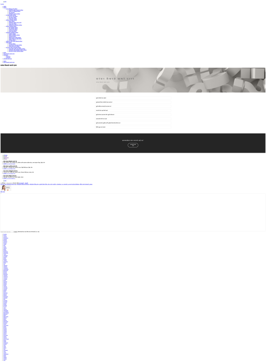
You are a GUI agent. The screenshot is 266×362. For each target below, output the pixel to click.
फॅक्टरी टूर (8, 56)
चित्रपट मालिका (12, 43)
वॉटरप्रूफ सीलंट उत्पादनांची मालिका (13, 47)
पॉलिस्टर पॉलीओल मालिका (11, 20)
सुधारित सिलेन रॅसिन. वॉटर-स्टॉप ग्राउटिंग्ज (47, 184)
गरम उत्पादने (21, 183)
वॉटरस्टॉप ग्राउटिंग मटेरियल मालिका (16, 51)
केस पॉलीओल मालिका (13, 28)
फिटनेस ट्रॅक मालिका (13, 16)
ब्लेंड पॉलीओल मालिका (13, 27)
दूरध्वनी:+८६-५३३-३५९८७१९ (9, 163)
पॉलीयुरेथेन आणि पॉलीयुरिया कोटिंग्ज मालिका (18, 50)
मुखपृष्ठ (4, 6)
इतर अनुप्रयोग (12, 12)
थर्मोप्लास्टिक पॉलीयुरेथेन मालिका (15, 25)
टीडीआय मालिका (12, 40)
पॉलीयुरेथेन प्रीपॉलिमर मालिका (12, 32)
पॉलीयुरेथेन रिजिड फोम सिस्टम (23, 184)
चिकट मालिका (12, 21)
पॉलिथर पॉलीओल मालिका (11, 26)
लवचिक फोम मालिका (13, 30)
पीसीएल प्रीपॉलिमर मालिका (14, 35)
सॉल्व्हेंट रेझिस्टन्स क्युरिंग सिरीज (15, 38)
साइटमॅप (26, 183)
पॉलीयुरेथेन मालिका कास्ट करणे (15, 22)
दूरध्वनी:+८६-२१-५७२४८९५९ (9, 173)
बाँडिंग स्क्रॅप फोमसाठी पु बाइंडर (86, 184)
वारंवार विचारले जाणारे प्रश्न (8, 53)
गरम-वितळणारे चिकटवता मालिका (15, 45)
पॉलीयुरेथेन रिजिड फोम (34, 184)
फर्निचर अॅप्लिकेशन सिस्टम (14, 11)
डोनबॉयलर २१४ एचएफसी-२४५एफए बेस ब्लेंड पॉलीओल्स (68, 184)
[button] (133, 145)
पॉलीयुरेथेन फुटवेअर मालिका (14, 13)
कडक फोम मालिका (12, 23)
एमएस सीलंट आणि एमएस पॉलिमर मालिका (17, 48)
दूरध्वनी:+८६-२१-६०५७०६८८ (9, 178)
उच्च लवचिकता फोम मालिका (11, 8)
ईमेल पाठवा (3, 191)
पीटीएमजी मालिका (12, 36)
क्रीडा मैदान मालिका (13, 18)
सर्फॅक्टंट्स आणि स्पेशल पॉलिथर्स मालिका (14, 41)
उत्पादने (4, 7)
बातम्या (4, 52)
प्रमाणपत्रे (8, 57)
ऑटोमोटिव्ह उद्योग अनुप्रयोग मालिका (16, 10)
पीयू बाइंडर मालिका (12, 17)
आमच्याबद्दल (5, 55)
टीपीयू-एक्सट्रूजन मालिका (14, 46)
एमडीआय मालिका (12, 33)
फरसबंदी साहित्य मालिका (11, 15)
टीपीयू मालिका (9, 42)
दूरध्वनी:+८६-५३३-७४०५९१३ (9, 168)
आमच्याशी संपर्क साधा (7, 58)
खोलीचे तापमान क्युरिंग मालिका (15, 37)
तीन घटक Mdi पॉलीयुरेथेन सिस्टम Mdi (8, 184)
